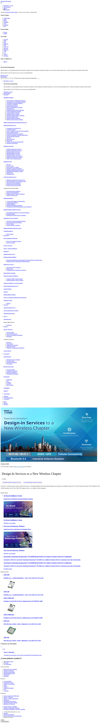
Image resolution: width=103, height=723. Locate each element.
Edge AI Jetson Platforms (13, 192)
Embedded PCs (10, 108)
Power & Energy (11, 139)
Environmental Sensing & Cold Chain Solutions (18, 212)
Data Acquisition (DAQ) (12, 132)
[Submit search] (37, 78)
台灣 (5, 51)
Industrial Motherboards (12, 117)
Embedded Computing (8, 97)
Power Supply (10, 234)
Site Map (6, 713)
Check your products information (14, 335)
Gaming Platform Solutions (13, 112)
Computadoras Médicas (12, 202)
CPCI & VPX (10, 166)
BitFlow (9, 303)
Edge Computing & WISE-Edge (10, 238)
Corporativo (6, 353)
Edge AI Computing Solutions (14, 241)
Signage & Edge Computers (13, 225)
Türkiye (5, 54)
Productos (6, 94)
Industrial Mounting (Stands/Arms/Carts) (12, 228)
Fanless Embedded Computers (14, 111)
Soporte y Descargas (8, 329)
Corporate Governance (12, 371)
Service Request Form (12, 333)
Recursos (9, 342)
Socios (5, 316)
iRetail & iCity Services (9, 264)
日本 (5, 45)
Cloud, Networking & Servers (10, 177)
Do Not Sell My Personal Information (13, 716)
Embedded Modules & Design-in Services (12, 482)
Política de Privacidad (19, 466)
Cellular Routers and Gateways (14, 149)
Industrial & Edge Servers (9, 254)
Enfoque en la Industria (9, 684)
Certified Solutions (11, 129)
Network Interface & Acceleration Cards (16, 181)
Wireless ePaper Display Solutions (15, 119)
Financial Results (11, 369)
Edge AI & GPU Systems (13, 167)
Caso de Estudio (7, 681)
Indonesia (6, 43)
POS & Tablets (10, 224)
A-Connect (6, 399)
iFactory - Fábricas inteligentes (10, 248)
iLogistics (6, 291)
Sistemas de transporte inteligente (11, 276)
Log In (11, 5)
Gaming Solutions (7, 289)
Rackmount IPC (10, 174)
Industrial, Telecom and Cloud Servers (16, 180)
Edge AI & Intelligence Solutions (14, 107)
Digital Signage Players (12, 106)
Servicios (6, 304)
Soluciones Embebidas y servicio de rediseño (13, 283)
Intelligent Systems (8, 161)
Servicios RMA (10, 332)
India (5, 42)
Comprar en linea (9, 661)
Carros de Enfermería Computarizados (16, 201)
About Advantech (7, 356)
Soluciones (6, 235)
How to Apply (10, 385)
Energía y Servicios (8, 245)
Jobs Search (6, 674)
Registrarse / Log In (8, 81)
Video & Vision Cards (12, 195)
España (5, 33)
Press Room (9, 363)
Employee (6, 390)
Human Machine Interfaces (13, 136)
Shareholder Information (12, 373)
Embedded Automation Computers (15, 133)
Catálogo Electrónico (9, 688)
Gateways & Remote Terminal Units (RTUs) (17, 135)
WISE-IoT (9, 325)
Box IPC (9, 164)
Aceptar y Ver (4, 464)
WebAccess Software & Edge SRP (15, 142)
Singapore (6, 49)
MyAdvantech (7, 7)
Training (9, 382)
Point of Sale (10, 268)
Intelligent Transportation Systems (15, 171)
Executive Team (10, 361)
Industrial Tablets (11, 214)
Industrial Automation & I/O (10, 125)
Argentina (7, 9)
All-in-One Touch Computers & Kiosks (16, 221)
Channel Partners (7, 319)
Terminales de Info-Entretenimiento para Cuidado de (19, 206)
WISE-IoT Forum (11, 346)
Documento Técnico (8, 682)
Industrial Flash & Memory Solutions (15, 115)
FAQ (5, 689)
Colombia (6, 25)
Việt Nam (6, 56)
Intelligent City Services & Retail (11, 218)
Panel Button (4, 76)
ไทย (5, 53)
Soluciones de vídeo (8, 300)
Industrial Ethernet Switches (13, 152)
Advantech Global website (11, 12)
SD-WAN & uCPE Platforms (14, 184)
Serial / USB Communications (14, 158)
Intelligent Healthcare (8, 198)
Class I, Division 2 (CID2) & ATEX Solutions (18, 131)
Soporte (5, 326)
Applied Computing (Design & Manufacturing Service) (15, 122)
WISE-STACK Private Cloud (14, 185)
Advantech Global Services (9, 307)
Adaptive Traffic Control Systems (15, 279)
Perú (5, 26)
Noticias (6, 686)
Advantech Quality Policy (9, 313)
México (5, 21)
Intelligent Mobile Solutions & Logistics (12, 209)
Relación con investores (9, 366)
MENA (5, 61)
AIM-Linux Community (12, 345)
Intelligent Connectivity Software (14, 157)
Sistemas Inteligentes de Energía (14, 205)
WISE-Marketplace (8, 397)
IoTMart (6, 396)
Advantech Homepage (6, 1)
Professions (9, 379)
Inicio (5, 401)
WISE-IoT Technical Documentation (15, 347)
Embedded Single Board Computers (15, 110)
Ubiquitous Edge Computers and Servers (16, 270)
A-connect (6, 690)
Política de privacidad (9, 714)
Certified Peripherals (8, 231)
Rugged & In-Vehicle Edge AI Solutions (16, 215)
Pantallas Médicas (11, 204)
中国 (5, 41)
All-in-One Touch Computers (14, 267)
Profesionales (6, 376)
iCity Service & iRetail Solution (14, 222)
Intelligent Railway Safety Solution (15, 280)
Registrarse (6, 5)
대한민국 (6, 46)
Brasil (5, 19)
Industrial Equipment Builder (10, 257)
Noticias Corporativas (9, 670)
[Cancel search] (39, 78)
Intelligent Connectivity (9, 146)
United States (7, 18)
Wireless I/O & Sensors (12, 143)
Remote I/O (9, 140)
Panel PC (9, 137)
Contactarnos (7, 393)
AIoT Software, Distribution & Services (16, 100)
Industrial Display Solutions (9, 294)
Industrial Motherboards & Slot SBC (15, 170)
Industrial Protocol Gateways (13, 154)
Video (5, 685)
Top (3, 720)
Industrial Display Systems (13, 114)
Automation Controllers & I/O (14, 128)
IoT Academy (10, 343)
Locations (9, 383)
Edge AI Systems (11, 242)
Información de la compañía (13, 359)
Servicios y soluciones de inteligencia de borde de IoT (15, 297)
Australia (6, 39)
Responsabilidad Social (9, 673)
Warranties (9, 336)
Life (8, 381)
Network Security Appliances (14, 182)
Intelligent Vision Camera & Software (16, 194)
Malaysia (6, 48)
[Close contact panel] (1, 646)
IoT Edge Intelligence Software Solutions (33, 482)
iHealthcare (6, 251)
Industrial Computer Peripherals (14, 168)
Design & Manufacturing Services (11, 286)
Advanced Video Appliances (13, 191)
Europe (5, 32)
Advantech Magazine (12, 362)
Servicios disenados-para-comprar (11, 310)
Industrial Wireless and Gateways (14, 156)
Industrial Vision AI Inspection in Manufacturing (18, 261)
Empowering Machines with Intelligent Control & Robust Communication (24, 260)
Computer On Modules (12, 104)
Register (3, 75)
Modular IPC (10, 172)
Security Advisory (7, 350)
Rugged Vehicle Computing (9, 273)
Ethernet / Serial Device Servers (14, 150)
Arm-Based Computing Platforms (15, 103)
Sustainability (7, 388)
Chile (5, 23)
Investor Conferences (12, 372)
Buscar (5, 8)
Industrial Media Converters (13, 153)
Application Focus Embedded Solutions (16, 102)
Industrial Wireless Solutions (13, 118)
